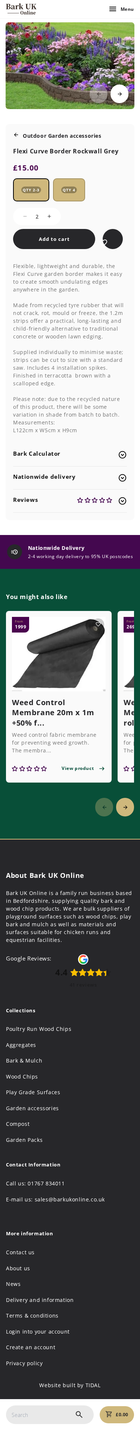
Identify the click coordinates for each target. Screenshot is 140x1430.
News (13, 1284)
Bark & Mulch (24, 1060)
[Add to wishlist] (103, 242)
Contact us (20, 1252)
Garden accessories (32, 1108)
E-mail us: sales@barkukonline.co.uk (55, 1199)
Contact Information (33, 1165)
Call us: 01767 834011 (35, 1183)
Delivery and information (40, 1300)
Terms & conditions (32, 1315)
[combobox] (50, 1414)
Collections (20, 1010)
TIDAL (93, 1385)
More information (29, 1233)
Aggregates (21, 1045)
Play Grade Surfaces (33, 1092)
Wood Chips (22, 1076)
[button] (119, 94)
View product (78, 768)
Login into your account (38, 1331)
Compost (17, 1124)
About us (18, 1268)
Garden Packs (24, 1140)
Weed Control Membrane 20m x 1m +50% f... (53, 712)
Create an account (30, 1347)
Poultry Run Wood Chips (38, 1029)
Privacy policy (24, 1363)
